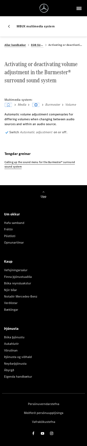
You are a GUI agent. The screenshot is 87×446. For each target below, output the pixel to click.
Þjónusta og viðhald (18, 357)
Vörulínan (11, 350)
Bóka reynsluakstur (17, 283)
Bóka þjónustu (14, 337)
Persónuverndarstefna (43, 404)
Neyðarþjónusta (15, 363)
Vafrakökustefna (43, 422)
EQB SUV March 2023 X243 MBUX (37, 45)
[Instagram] (51, 433)
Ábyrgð (9, 370)
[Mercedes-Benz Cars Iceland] (44, 8)
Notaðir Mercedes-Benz (20, 296)
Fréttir (8, 229)
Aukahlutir (11, 344)
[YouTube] (42, 433)
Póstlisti (9, 236)
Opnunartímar (14, 242)
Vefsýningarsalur (16, 270)
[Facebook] (33, 433)
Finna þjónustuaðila (18, 277)
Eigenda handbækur (18, 376)
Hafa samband (14, 223)
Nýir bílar (10, 290)
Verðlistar (11, 303)
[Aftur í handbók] (10, 26)
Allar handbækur (15, 45)
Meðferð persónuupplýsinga (43, 413)
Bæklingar (11, 309)
